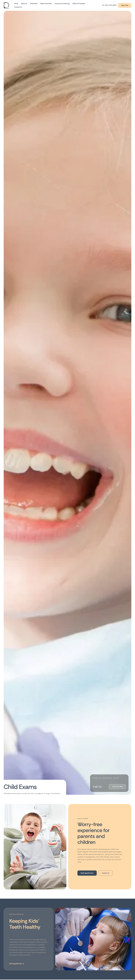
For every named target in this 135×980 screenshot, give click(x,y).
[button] (124, 5)
